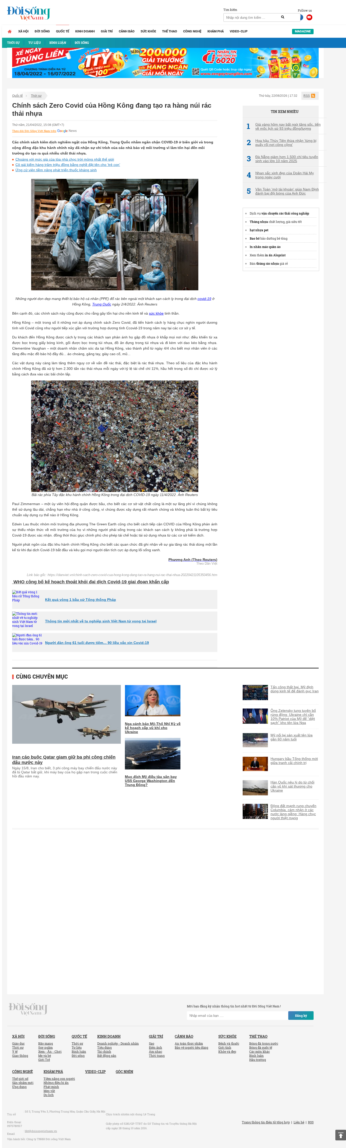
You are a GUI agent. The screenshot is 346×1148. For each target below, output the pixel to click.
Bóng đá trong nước (263, 1043)
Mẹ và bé (44, 1056)
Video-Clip (238, 31)
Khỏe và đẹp (227, 1051)
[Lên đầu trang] (340, 1135)
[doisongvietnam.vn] (28, 1009)
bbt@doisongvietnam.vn (41, 1131)
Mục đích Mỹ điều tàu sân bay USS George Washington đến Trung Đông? (151, 781)
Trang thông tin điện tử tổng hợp (266, 1122)
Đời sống (42, 31)
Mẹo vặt (49, 1091)
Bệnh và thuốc (228, 1043)
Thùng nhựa (259, 222)
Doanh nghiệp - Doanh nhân (118, 1043)
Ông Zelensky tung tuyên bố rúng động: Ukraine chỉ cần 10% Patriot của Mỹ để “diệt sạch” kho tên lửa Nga (293, 717)
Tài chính (104, 1051)
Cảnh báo (126, 31)
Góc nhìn (124, 1071)
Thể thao (169, 31)
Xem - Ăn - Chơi (50, 1051)
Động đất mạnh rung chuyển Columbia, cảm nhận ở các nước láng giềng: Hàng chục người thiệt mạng (293, 812)
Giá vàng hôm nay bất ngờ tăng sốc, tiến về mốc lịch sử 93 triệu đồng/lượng (284, 126)
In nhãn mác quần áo (265, 247)
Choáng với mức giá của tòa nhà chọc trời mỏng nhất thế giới (64, 159)
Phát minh (51, 1087)
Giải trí (107, 31)
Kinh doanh (85, 31)
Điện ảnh (155, 1047)
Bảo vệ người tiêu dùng (191, 1047)
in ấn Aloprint (275, 255)
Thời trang (157, 1056)
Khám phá (215, 31)
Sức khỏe (148, 31)
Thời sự (36, 96)
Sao (151, 1043)
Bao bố (255, 238)
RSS (306, 96)
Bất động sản (106, 1056)
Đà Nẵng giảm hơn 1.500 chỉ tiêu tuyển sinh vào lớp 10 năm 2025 (282, 159)
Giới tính (224, 1047)
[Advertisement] (281, 352)
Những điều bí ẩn (56, 1083)
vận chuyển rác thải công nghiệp (285, 213)
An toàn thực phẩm (189, 1043)
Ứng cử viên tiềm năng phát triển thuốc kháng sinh (56, 170)
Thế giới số (20, 1079)
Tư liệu (77, 1047)
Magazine (303, 31)
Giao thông (20, 1056)
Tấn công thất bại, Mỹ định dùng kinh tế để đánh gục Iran (295, 689)
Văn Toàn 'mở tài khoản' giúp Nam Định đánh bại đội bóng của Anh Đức (283, 191)
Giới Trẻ (44, 1060)
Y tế (14, 1051)
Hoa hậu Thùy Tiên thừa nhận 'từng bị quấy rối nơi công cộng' (281, 143)
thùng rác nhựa (267, 263)
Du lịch (49, 1095)
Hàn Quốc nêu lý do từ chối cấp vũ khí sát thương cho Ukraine (292, 786)
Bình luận (79, 1051)
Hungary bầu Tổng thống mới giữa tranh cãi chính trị (294, 761)
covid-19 (204, 299)
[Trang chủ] (9, 31)
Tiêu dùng (104, 1047)
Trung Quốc (101, 304)
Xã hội (23, 31)
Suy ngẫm (45, 1047)
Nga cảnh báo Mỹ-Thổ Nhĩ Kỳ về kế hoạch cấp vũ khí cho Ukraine (153, 728)
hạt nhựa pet (259, 230)
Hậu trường (257, 1060)
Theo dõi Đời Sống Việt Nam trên (34, 131)
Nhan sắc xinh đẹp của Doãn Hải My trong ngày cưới (280, 175)
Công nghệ (192, 31)
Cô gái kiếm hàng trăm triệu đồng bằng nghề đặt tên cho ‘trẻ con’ (67, 165)
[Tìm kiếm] (283, 17)
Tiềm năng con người (59, 1079)
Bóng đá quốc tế (260, 1047)
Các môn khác (259, 1051)
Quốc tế (62, 31)
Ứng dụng (19, 1087)
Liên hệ (299, 1122)
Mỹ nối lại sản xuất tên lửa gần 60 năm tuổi (292, 737)
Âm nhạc (155, 1051)
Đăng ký (301, 1015)
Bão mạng (45, 1043)
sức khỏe (156, 313)
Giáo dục (18, 1043)
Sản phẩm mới (22, 1083)
